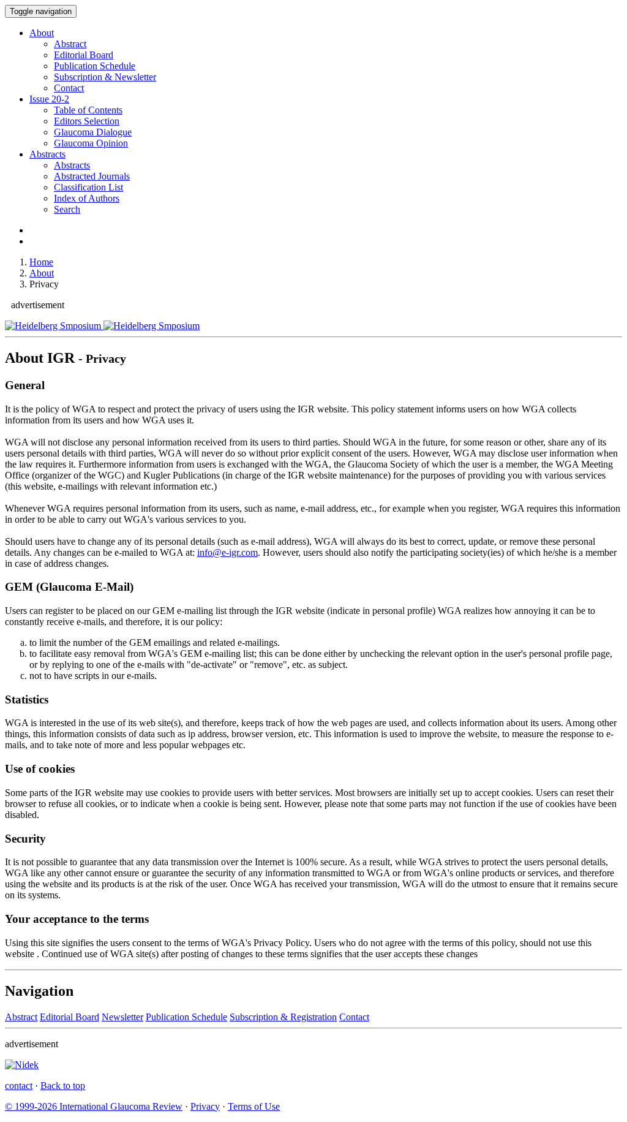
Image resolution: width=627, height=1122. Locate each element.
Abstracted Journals (92, 176)
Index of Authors (86, 198)
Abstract (70, 44)
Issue (49, 99)
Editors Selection (86, 121)
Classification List (88, 187)
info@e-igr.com (227, 552)
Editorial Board (83, 55)
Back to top (62, 1085)
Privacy (205, 1106)
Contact (69, 88)
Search (67, 209)
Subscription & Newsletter (105, 77)
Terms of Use (254, 1106)
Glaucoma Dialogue (93, 132)
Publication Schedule (94, 66)
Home (41, 262)
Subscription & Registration (283, 1017)
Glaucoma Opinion (91, 143)
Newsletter (122, 1017)
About (41, 33)
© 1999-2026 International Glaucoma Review (93, 1106)
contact (18, 1085)
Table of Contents (88, 110)
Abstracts (47, 154)
